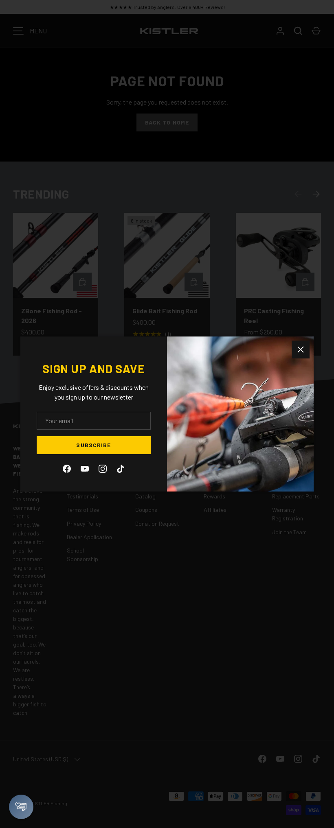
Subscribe (93, 444)
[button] (21, 807)
